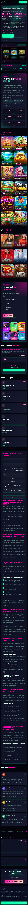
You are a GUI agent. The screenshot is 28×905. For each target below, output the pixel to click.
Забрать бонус (7, 35)
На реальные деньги (9, 319)
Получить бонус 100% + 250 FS (14, 881)
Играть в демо (8, 315)
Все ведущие (4, 232)
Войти (15, 1)
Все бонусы (19, 35)
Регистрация (23, 1)
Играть (20, 900)
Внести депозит (14, 370)
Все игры (3, 134)
